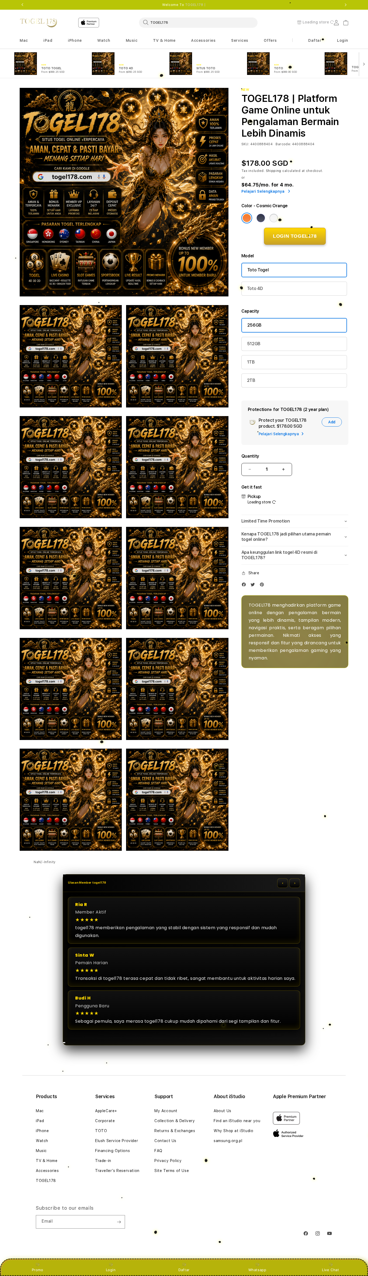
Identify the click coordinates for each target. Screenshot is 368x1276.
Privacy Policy (168, 1161)
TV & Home (46, 1161)
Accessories (47, 1170)
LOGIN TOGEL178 (295, 236)
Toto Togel (258, 269)
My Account (166, 1111)
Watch (42, 1141)
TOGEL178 (46, 1180)
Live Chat (330, 1270)
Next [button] (345, 5)
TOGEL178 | (195, 5)
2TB (251, 380)
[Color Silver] (273, 218)
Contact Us (165, 1141)
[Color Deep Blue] (260, 218)
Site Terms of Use (171, 1170)
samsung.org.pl (228, 1141)
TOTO (101, 1131)
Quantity (250, 456)
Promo (37, 1270)
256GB (254, 325)
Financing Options (112, 1151)
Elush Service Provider (116, 1141)
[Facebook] (245, 586)
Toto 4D (255, 288)
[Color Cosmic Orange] (246, 218)
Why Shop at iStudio (233, 1131)
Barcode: (283, 144)
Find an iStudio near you (237, 1121)
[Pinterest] (263, 586)
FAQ (158, 1151)
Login (111, 1270)
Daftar (184, 1270)
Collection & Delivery (174, 1121)
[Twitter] (254, 586)
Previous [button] (22, 5)
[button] (24, 40)
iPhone (42, 1131)
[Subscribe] (119, 1222)
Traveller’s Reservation (117, 1170)
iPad (40, 1121)
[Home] (38, 22)
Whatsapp (257, 1270)
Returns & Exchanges (174, 1131)
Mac (40, 1111)
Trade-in (103, 1161)
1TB (251, 362)
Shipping (274, 171)
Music (41, 1151)
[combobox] (198, 22)
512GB (254, 343)
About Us (222, 1111)
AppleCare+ (106, 1111)
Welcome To (184, 5)
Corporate (105, 1121)
